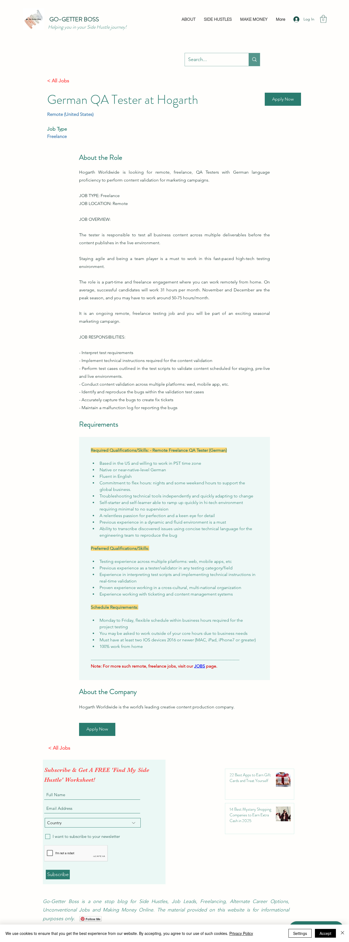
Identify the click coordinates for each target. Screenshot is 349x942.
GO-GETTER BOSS (74, 19)
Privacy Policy (241, 933)
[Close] (342, 933)
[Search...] (254, 59)
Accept (325, 933)
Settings (300, 933)
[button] (323, 19)
